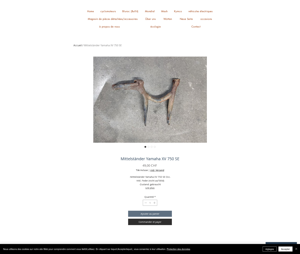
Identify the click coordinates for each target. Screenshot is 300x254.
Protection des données (178, 249)
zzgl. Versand (157, 170)
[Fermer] (296, 248)
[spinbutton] (150, 203)
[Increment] (155, 203)
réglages (269, 249)
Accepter (285, 249)
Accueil (77, 45)
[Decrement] (145, 203)
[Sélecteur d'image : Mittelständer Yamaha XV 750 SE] (145, 146)
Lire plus (150, 187)
